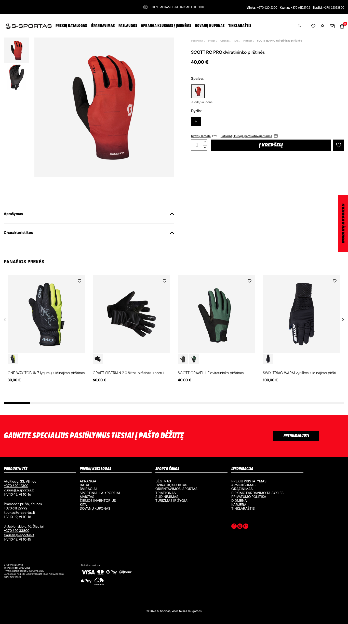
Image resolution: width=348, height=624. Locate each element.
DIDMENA (239, 500)
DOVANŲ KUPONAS (343, 223)
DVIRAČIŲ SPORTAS (171, 485)
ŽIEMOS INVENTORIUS (98, 500)
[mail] (245, 527)
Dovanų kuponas (95, 508)
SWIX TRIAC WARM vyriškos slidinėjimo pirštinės (302, 372)
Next (342, 319)
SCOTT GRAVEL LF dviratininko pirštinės (211, 372)
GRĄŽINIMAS (242, 488)
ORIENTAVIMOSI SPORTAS (176, 488)
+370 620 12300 (16, 485)
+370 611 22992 (15, 508)
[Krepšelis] (342, 25)
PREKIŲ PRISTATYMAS (248, 481)
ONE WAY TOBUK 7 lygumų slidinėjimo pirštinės (46, 372)
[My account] (322, 26)
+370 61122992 (300, 7)
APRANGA (88, 481)
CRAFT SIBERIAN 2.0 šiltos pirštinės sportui (128, 372)
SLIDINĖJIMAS (166, 496)
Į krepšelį (271, 145)
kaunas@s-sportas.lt (19, 512)
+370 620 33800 (16, 530)
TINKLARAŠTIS (243, 508)
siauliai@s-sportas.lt (19, 535)
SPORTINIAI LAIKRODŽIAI (100, 493)
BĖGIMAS (163, 481)
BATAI (84, 485)
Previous (6, 319)
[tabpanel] (46, 329)
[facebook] (234, 527)
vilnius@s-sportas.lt (19, 490)
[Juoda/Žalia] (194, 359)
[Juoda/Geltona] (13, 359)
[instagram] (240, 527)
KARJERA (238, 504)
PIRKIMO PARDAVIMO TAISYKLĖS (257, 493)
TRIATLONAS (165, 493)
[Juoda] (98, 359)
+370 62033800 (333, 7)
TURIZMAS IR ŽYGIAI (172, 500)
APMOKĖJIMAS (243, 485)
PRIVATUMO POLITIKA (248, 496)
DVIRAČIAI (88, 488)
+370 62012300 (267, 7)
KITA (83, 504)
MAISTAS (87, 496)
